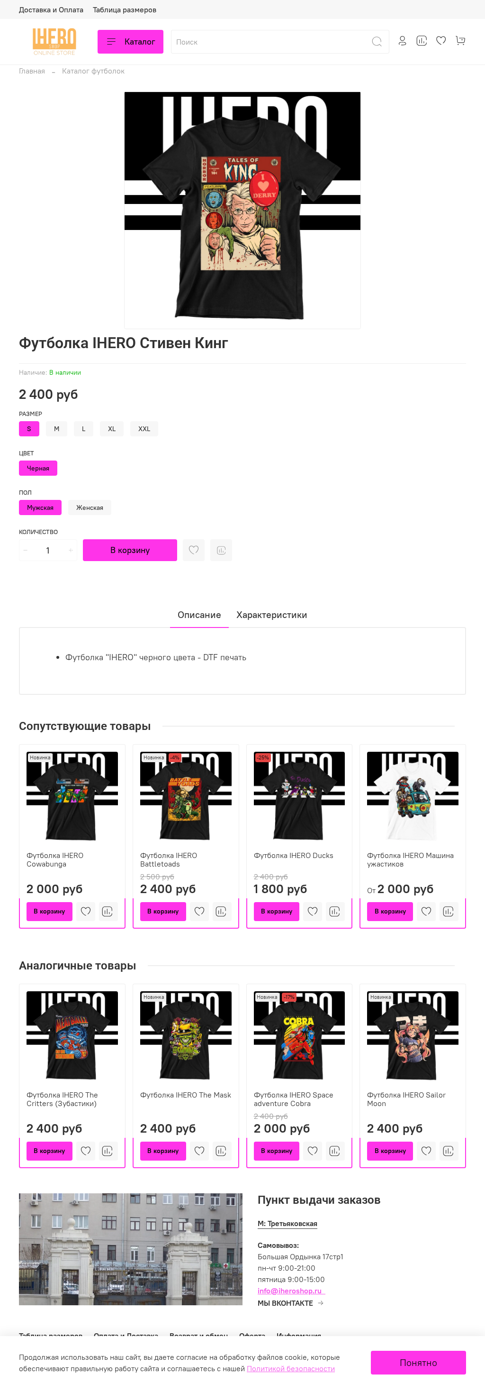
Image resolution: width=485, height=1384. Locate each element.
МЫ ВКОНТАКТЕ (285, 1303)
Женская (89, 507)
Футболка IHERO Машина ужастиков (410, 859)
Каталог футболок (93, 70)
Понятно (418, 1362)
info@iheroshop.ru (290, 1290)
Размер (30, 413)
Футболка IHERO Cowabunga (55, 859)
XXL (144, 428)
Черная (38, 468)
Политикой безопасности (291, 1368)
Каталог (140, 41)
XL (112, 428)
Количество (38, 531)
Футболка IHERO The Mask (185, 1094)
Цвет (26, 453)
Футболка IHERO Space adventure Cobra (293, 1099)
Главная (32, 70)
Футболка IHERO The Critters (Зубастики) (62, 1099)
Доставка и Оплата (51, 9)
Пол (25, 492)
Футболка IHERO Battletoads (168, 859)
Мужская (40, 507)
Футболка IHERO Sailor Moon (406, 1099)
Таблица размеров (124, 9)
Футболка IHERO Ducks (293, 855)
